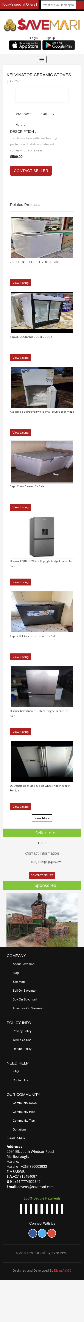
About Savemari (23, 964)
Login (34, 38)
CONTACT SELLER (31, 171)
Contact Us (20, 1080)
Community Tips (24, 1120)
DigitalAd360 (62, 1270)
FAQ (16, 1071)
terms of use (22, 1040)
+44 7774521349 (27, 1182)
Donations (19, 1129)
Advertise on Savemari (28, 1008)
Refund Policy (22, 1048)
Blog (16, 973)
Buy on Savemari (25, 999)
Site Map (19, 981)
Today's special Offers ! (19, 4)
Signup (50, 38)
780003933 (38, 1166)
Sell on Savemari (24, 990)
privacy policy (22, 1031)
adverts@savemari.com (35, 1187)
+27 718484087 (25, 1176)
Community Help (24, 1111)
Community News (25, 1103)
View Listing (20, 283)
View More (42, 818)
